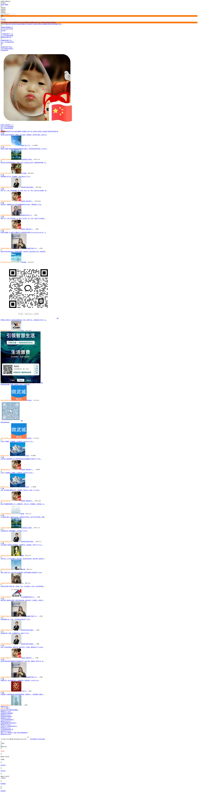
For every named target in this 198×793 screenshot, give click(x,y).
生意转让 (47, 22)
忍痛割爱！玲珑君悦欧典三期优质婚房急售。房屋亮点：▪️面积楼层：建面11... (22, 694)
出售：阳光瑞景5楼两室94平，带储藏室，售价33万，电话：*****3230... (20, 490)
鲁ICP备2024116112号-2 (20, 739)
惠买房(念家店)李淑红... (27, 187)
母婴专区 (39, 24)
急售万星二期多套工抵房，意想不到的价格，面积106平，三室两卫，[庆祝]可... (22, 600)
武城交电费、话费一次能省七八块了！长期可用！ (15, 384)
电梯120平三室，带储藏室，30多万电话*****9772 (15, 176)
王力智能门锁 (4, 33)
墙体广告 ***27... (26, 145)
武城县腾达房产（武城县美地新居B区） (7, 128)
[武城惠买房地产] (1, 38)
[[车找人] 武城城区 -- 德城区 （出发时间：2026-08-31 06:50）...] (1, 471)
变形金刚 (23, 262)
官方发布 (29, 400)
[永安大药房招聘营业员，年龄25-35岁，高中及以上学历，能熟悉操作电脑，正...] (1, 161)
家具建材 (55, 24)
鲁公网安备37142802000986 (37, 739)
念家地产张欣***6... (26, 215)
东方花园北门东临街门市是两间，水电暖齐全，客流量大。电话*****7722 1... (22, 545)
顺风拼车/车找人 (5, 455)
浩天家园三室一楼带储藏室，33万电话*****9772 (14, 531)
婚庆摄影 (45, 24)
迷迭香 (22, 513)
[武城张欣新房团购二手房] (1, 25)
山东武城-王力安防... (27, 159)
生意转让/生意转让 (6, 145)
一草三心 (23, 691)
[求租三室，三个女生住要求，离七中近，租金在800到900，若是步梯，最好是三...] (1, 557)
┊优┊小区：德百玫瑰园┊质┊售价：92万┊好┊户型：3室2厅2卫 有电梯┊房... (24, 190)
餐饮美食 (8, 24)
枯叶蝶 (23, 569)
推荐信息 (3, 131)
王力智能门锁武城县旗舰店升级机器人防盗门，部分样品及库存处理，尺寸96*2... (24, 148)
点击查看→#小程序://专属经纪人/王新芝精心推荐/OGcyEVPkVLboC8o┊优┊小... (23, 232)
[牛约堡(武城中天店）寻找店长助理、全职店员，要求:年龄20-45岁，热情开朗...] (1, 250)
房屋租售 (26, 22)
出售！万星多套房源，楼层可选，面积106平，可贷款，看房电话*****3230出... (22, 647)
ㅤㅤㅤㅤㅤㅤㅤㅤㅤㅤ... (21, 705)
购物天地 (24, 24)
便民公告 (55, 131)
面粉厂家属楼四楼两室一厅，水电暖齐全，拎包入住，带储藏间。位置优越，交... (23, 504)
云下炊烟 (23, 173)
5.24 (22, 583)
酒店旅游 (18, 24)
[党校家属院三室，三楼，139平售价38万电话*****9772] (2, 618)
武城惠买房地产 (5, 40)
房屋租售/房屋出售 (6, 187)
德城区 (6, 4)
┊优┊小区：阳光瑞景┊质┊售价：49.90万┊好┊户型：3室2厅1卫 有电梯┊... (23, 218)
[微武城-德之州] (1, 6)
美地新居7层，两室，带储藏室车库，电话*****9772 (15, 633)
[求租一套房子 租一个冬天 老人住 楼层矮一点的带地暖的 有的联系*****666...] (1, 571)
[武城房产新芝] (1, 45)
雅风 (22, 555)
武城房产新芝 (4, 47)
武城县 (2, 4)
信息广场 (37, 22)
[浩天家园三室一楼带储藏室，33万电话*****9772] (2, 529)
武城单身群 (5, 422)
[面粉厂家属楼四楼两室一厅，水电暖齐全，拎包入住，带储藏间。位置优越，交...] (1, 502)
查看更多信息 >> (5, 706)
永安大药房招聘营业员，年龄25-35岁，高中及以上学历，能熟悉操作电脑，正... (23, 162)
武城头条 (11, 22)
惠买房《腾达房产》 (6, 125)
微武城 (11, 739)
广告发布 (42, 22)
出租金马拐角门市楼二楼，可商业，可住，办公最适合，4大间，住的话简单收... (22, 586)
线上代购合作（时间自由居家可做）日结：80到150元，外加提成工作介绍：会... (24, 320)
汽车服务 (34, 24)
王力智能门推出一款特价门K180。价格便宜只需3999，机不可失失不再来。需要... (23, 517)
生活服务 (29, 24)
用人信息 (21, 22)
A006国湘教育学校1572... (28, 597)
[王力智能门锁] (1, 32)
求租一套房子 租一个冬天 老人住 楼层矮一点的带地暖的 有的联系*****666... (21, 572)
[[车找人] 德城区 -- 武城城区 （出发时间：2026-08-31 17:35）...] (1, 440)
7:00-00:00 (6, 29)
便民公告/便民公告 (6, 400)
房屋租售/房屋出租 (6, 513)
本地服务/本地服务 (6, 159)
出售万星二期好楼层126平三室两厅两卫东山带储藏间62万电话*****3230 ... (21, 459)
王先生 (27, 455)
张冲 (22, 330)
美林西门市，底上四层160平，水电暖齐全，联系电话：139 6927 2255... (20, 680)
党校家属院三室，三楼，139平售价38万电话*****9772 (15, 619)
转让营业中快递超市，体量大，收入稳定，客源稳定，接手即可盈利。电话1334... (24, 134)
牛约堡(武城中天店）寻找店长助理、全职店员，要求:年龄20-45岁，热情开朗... (23, 251)
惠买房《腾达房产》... (27, 201)
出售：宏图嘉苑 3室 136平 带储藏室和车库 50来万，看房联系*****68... (21, 204)
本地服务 (32, 22)
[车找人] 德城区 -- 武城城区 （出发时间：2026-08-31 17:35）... (17, 441)
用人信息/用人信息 (6, 173)
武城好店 (5, 22)
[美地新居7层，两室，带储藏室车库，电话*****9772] (2, 631)
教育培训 (50, 24)
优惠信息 (53, 22)
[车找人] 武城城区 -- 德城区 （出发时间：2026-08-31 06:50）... (17, 472)
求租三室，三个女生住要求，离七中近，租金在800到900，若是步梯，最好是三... (23, 558)
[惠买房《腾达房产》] (37, 123)
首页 (2, 22)
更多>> (60, 24)
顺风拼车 (16, 22)
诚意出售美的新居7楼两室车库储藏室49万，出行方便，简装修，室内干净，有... (22, 661)
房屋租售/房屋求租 (6, 569)
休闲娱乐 (13, 24)
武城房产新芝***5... (32, 248)
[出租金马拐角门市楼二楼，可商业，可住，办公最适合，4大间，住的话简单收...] (1, 585)
